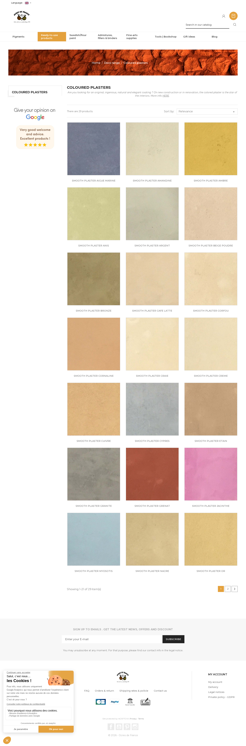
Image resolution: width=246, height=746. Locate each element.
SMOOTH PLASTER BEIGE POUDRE (211, 245)
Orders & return (104, 690)
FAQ (86, 690)
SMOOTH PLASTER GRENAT (152, 505)
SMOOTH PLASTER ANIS (93, 245)
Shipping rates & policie (133, 690)
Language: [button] (17, 2)
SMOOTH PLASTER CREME (211, 375)
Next (234, 589)
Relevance (207, 112)
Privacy (133, 719)
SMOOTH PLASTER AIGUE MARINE (93, 180)
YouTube (119, 726)
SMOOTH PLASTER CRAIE (152, 375)
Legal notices (216, 692)
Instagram (135, 726)
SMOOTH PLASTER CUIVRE (94, 440)
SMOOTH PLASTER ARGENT (152, 245)
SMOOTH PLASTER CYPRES (152, 440)
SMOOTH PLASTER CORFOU (211, 310)
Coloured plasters (30, 92)
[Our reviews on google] (35, 127)
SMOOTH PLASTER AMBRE (211, 180)
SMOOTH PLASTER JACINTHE (210, 505)
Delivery (213, 687)
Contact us (160, 690)
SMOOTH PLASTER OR (211, 571)
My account (215, 682)
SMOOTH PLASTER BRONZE (93, 310)
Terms (141, 719)
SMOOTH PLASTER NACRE (152, 571)
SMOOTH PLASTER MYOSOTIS (94, 571)
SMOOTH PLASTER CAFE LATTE (152, 310)
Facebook (111, 726)
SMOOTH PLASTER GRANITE (94, 505)
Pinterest (127, 726)
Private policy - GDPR (221, 697)
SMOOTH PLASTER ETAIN (211, 440)
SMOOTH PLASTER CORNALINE (94, 375)
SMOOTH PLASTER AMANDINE (152, 180)
